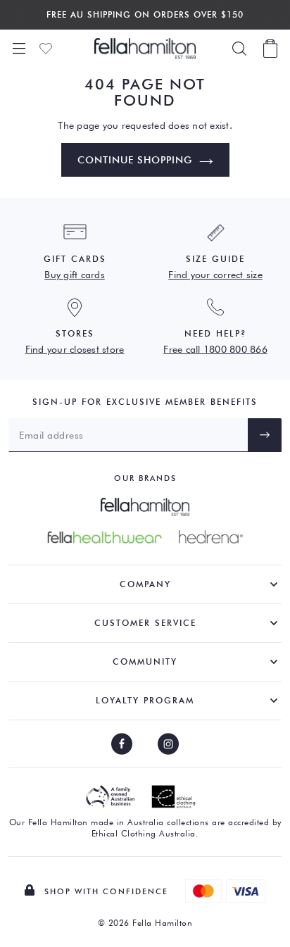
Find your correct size (215, 274)
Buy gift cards (74, 274)
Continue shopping (134, 159)
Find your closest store (75, 349)
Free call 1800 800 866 (215, 349)
